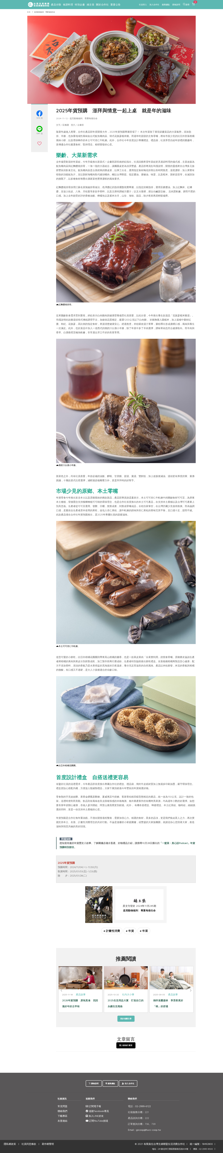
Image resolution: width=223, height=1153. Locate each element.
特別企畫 (80, 4)
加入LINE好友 (96, 1116)
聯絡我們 (62, 1111)
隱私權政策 (10, 1144)
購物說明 (176, 4)
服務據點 (166, 4)
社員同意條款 (29, 1144)
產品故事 (82, 994)
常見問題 (62, 1106)
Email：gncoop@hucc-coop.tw (144, 1129)
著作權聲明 (48, 1144)
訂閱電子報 (94, 1106)
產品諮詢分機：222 (138, 1118)
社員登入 (143, 4)
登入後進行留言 (126, 1045)
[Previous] (61, 990)
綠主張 (90, 4)
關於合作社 (102, 4)
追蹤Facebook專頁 (98, 1111)
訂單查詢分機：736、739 (141, 1124)
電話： (131, 1106)
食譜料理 (68, 4)
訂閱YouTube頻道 (98, 1120)
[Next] (190, 990)
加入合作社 (154, 4)
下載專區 (62, 1116)
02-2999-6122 (139, 1106)
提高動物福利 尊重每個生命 (44, 12)
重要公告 (115, 4)
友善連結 (62, 1120)
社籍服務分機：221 (138, 1112)
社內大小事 (173, 994)
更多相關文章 (126, 1018)
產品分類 (56, 4)
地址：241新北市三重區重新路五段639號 (170, 1149)
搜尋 (187, 4)
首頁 (28, 12)
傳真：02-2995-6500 (203, 1149)
